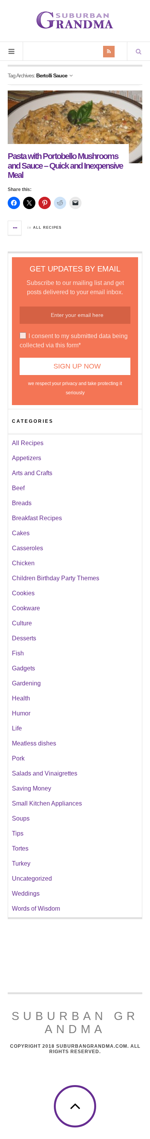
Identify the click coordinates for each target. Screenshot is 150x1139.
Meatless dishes (34, 743)
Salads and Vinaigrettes (44, 773)
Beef (18, 488)
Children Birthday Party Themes (55, 578)
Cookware (26, 608)
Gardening (26, 683)
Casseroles (27, 548)
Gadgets (23, 668)
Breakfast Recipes (37, 518)
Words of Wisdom (36, 908)
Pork (18, 758)
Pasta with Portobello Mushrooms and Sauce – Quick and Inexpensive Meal (65, 165)
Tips (17, 833)
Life (17, 728)
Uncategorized (32, 878)
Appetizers (26, 458)
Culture (22, 623)
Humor (21, 713)
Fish (18, 653)
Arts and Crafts (32, 473)
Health (21, 698)
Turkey (21, 863)
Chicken (23, 563)
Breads (22, 503)
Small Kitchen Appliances (47, 803)
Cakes (21, 533)
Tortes (20, 848)
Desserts (24, 638)
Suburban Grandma (75, 1022)
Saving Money (31, 788)
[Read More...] (15, 228)
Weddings (26, 893)
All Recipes (47, 227)
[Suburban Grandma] (75, 20)
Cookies (23, 593)
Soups (21, 818)
